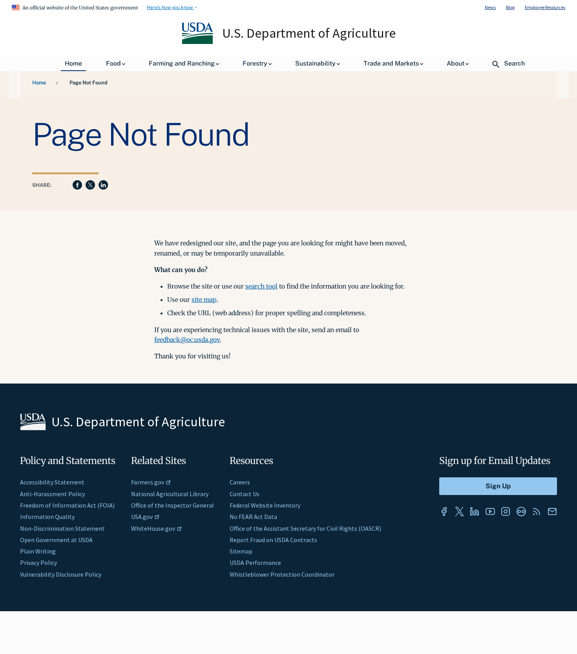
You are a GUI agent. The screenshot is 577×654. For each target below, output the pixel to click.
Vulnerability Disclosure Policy (60, 574)
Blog (510, 7)
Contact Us (244, 494)
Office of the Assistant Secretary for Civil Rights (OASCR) (305, 528)
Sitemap (241, 551)
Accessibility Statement (52, 482)
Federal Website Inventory (265, 505)
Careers (240, 482)
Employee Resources (545, 7)
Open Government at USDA (56, 540)
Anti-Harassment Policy (52, 494)
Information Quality (47, 517)
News (490, 7)
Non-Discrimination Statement (62, 528)
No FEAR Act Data (253, 517)
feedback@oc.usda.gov (187, 339)
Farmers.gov (147, 482)
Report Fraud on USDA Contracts (273, 540)
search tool (261, 286)
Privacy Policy (38, 562)
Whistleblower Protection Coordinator (282, 574)
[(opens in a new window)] (444, 511)
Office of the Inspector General (172, 505)
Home (39, 83)
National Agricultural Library (169, 494)
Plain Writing (38, 551)
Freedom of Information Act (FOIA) (67, 505)
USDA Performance (255, 562)
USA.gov (142, 517)
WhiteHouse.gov (153, 528)
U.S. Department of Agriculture (309, 33)
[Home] (198, 42)
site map (204, 299)
